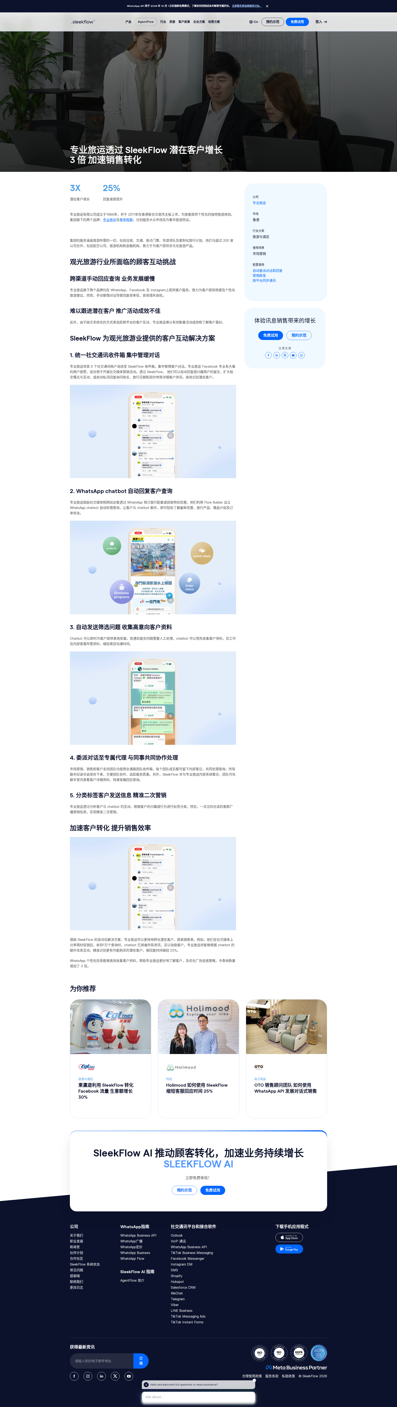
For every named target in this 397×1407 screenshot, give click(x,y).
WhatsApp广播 (131, 1241)
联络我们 (76, 1282)
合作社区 (76, 1258)
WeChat (177, 1293)
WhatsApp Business (135, 1253)
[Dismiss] (267, 6)
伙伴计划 (76, 1253)
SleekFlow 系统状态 (85, 1264)
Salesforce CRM (183, 1287)
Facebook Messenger (187, 1258)
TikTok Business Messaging (192, 1253)
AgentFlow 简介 (132, 1280)
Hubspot (177, 1282)
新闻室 (75, 1247)
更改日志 (76, 1287)
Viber (175, 1305)
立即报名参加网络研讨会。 (247, 6)
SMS (174, 1270)
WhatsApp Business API (138, 1235)
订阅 (141, 1361)
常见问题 (76, 1270)
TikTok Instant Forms (187, 1322)
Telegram (178, 1299)
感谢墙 (75, 1276)
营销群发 (259, 275)
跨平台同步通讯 (264, 280)
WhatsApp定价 (131, 1247)
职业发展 (76, 1241)
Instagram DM (182, 1264)
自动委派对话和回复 (267, 271)
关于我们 (76, 1235)
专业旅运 (259, 203)
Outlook (177, 1235)
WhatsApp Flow (132, 1258)
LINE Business (182, 1310)
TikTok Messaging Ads (188, 1316)
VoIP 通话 (178, 1241)
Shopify (176, 1276)
